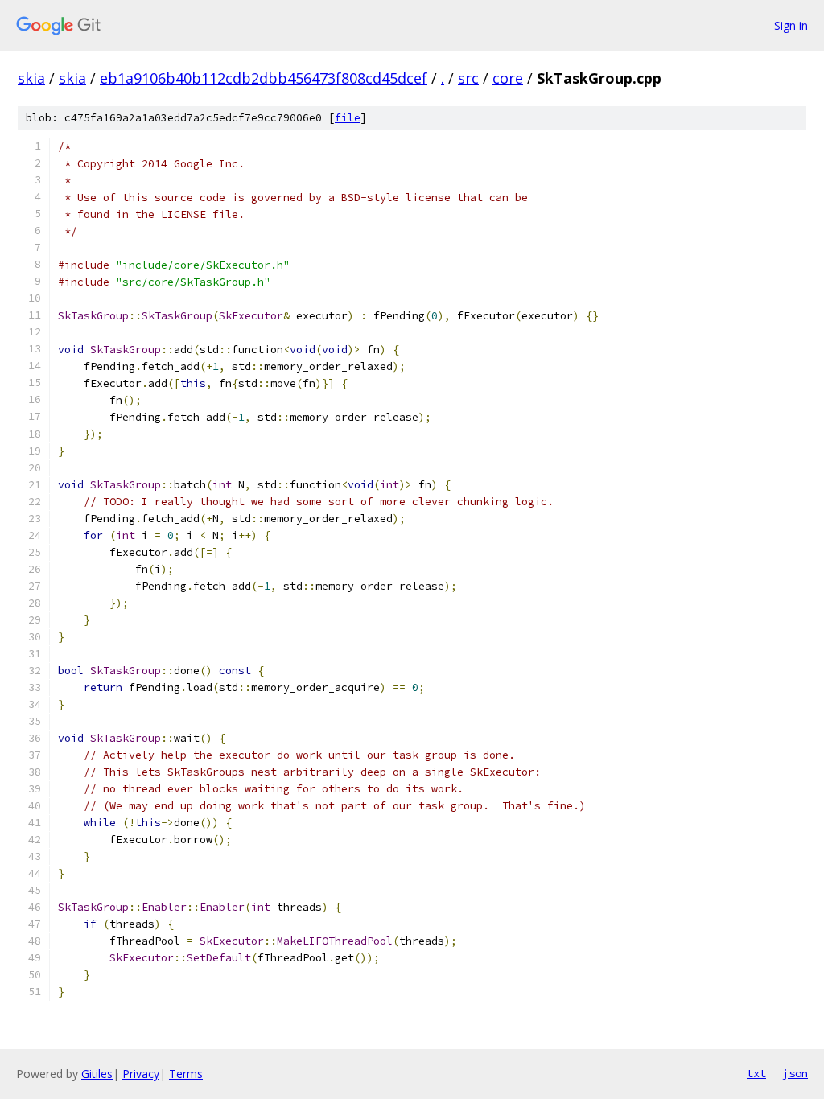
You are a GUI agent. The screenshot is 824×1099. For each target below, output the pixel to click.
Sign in (791, 25)
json (795, 1073)
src (468, 78)
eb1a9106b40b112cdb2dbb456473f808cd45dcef (263, 78)
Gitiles (97, 1073)
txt (756, 1073)
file (347, 118)
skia (31, 78)
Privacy (140, 1073)
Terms (186, 1073)
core (507, 78)
